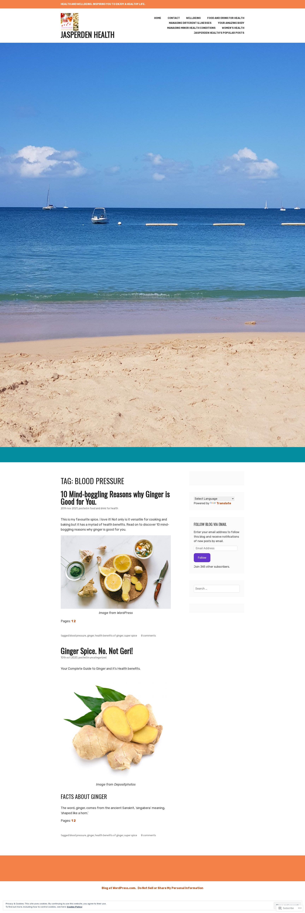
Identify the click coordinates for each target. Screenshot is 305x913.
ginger (90, 635)
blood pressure (78, 635)
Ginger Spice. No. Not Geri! (97, 650)
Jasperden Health (88, 34)
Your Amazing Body (231, 23)
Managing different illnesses (190, 23)
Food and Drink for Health (225, 18)
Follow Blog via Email (210, 524)
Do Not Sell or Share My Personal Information (170, 888)
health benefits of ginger (109, 635)
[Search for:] (217, 588)
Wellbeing (193, 18)
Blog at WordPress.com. (119, 888)
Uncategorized (98, 657)
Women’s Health (233, 27)
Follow (202, 557)
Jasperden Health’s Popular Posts (219, 32)
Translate (224, 503)
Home (157, 18)
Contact (174, 18)
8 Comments (148, 635)
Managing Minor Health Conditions (191, 27)
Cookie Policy (74, 907)
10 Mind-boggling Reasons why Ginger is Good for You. (115, 497)
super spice (130, 635)
